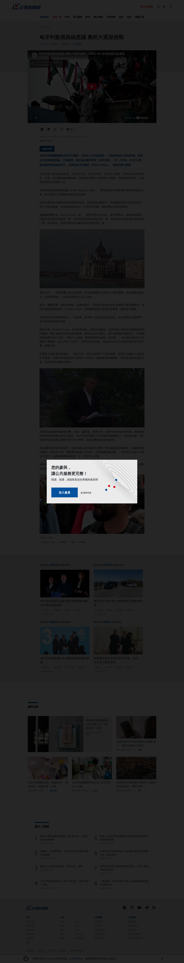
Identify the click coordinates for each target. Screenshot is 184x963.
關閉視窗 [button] (87, 492)
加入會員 (64, 492)
